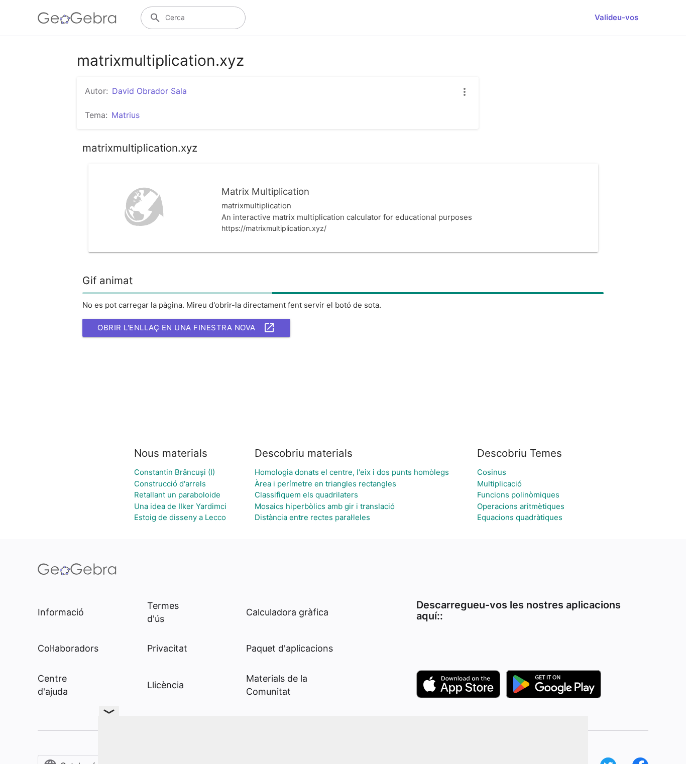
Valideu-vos (616, 17)
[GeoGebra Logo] (77, 18)
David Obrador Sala (149, 91)
